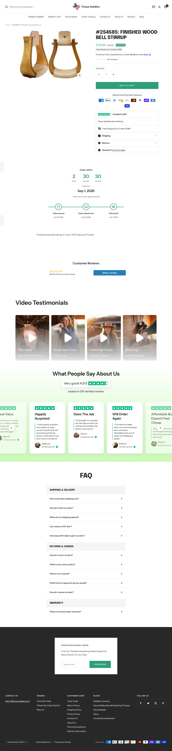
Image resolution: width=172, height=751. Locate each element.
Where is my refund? (60, 573)
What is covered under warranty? (65, 611)
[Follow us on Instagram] (155, 703)
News (96, 714)
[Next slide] (160, 428)
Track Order (72, 701)
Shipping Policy (74, 709)
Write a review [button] (109, 272)
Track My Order (44, 701)
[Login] (159, 7)
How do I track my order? (61, 508)
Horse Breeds (100, 709)
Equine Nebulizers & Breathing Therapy (112, 705)
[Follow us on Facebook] (140, 703)
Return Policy (73, 705)
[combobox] (29, 7)
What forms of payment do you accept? (68, 583)
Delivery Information (76, 731)
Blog (141, 16)
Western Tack (54, 16)
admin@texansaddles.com (17, 701)
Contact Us (105, 16)
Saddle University (102, 701)
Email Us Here (118, 150)
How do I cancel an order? (62, 592)
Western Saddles (36, 16)
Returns (40, 709)
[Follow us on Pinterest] (163, 703)
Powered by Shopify (63, 742)
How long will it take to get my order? (67, 535)
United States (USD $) (16, 742)
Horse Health (71, 16)
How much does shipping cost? (64, 498)
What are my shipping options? (64, 517)
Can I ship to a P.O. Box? (61, 526)
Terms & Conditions (76, 727)
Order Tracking (88, 16)
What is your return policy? (62, 564)
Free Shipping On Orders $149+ (109, 49)
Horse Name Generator (104, 718)
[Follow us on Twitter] (148, 703)
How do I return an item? (61, 555)
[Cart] (165, 7)
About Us (118, 16)
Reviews (131, 16)
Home (7, 25)
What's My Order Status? (48, 705)
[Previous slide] (12, 428)
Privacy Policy (73, 714)
